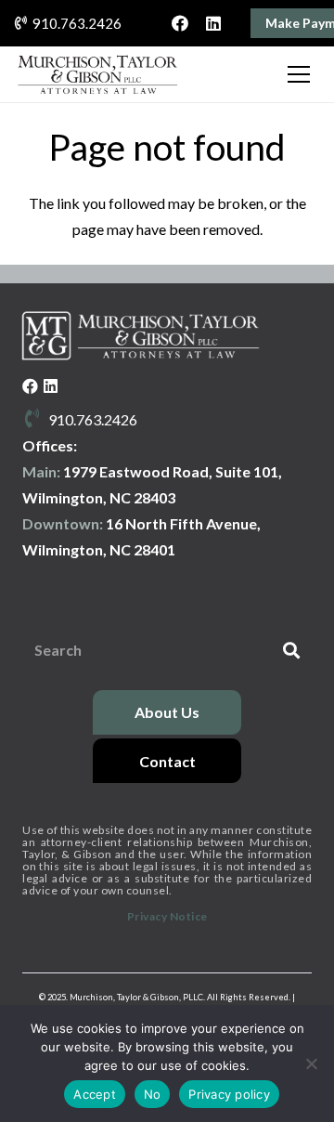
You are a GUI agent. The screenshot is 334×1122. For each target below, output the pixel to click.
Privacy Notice (167, 916)
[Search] (291, 651)
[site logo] (97, 74)
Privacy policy (229, 1094)
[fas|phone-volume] (35, 420)
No (152, 1094)
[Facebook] (180, 23)
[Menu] (299, 74)
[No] (311, 1063)
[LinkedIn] (213, 23)
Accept (94, 1094)
